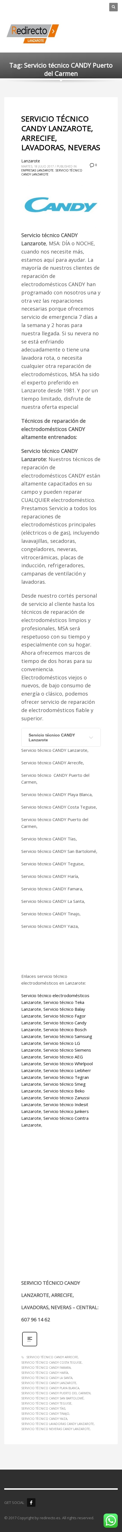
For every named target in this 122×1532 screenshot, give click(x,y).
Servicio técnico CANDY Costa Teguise (51, 1362)
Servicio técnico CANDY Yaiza (44, 1419)
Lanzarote (30, 161)
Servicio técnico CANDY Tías (43, 1408)
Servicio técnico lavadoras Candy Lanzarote (57, 1424)
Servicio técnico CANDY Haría (44, 1373)
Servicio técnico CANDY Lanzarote (52, 737)
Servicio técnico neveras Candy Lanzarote (55, 1429)
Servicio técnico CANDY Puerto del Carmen (56, 1393)
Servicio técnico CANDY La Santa (46, 1378)
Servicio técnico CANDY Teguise (46, 1403)
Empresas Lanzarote (37, 170)
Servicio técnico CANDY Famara (46, 1368)
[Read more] (29, 1345)
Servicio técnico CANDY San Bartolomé (52, 1398)
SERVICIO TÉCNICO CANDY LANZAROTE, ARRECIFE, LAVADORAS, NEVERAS (60, 133)
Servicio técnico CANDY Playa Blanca (50, 1388)
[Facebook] (31, 1502)
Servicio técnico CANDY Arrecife (52, 1357)
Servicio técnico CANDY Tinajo (45, 1414)
